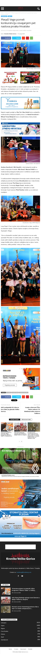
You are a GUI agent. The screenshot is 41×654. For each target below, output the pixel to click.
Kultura (3, 634)
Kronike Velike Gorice (10, 33)
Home (2, 13)
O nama (16, 649)
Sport (2, 637)
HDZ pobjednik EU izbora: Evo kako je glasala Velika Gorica (10, 409)
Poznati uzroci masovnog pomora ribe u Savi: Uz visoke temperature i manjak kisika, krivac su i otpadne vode (33, 435)
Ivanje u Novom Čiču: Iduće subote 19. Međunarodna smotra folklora (32, 410)
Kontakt (30, 649)
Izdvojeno (3, 431)
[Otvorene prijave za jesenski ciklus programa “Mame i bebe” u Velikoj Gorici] (7, 427)
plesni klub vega (24, 392)
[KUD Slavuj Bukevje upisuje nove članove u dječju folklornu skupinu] (20, 427)
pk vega (8, 392)
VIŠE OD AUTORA (26, 419)
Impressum (23, 649)
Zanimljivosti (4, 640)
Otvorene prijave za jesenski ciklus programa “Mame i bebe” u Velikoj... (24, 589)
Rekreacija (4, 16)
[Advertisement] (20, 3)
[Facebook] (19, 576)
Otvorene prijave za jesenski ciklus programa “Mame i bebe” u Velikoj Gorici (6, 434)
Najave (3, 628)
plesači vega (15, 392)
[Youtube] (22, 576)
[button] (38, 9)
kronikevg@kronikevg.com (24, 572)
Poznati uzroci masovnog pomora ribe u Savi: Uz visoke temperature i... (25, 607)
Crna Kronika (31, 431)
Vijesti (10, 16)
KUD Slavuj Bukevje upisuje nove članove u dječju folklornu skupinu (20, 433)
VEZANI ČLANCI (14, 419)
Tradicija (17, 431)
